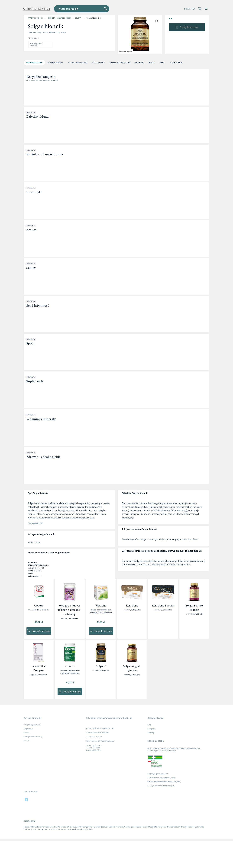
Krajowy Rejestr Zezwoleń (157, 774)
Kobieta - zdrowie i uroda (59, 18)
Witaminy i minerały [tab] (55, 63)
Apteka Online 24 (35, 18)
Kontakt (27, 740)
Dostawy (27, 732)
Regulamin (28, 728)
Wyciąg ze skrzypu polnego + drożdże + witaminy (70, 610)
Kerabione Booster (163, 605)
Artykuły (150, 732)
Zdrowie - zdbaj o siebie (43, 457)
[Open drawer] (206, 8)
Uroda (37, 542)
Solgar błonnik (94, 18)
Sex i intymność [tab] (176, 63)
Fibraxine (101, 605)
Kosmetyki (34, 192)
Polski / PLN (189, 8)
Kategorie (151, 728)
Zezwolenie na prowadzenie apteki (161, 777)
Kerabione (132, 605)
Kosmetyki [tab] (139, 63)
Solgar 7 (101, 666)
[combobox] (97, 8)
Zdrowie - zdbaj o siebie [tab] (77, 63)
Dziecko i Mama (37, 117)
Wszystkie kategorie (40, 77)
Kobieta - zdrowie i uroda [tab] (120, 63)
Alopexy (38, 605)
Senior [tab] (162, 63)
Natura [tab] (151, 63)
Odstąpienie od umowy (33, 736)
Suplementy (35, 381)
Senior (31, 268)
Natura (31, 230)
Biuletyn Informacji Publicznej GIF (161, 785)
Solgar (78, 18)
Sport (30, 344)
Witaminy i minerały (41, 419)
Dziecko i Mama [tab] (98, 63)
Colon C (69, 666)
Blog (149, 724)
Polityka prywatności (32, 724)
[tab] (34, 62)
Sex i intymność (37, 306)
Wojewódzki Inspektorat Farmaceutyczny (164, 781)
